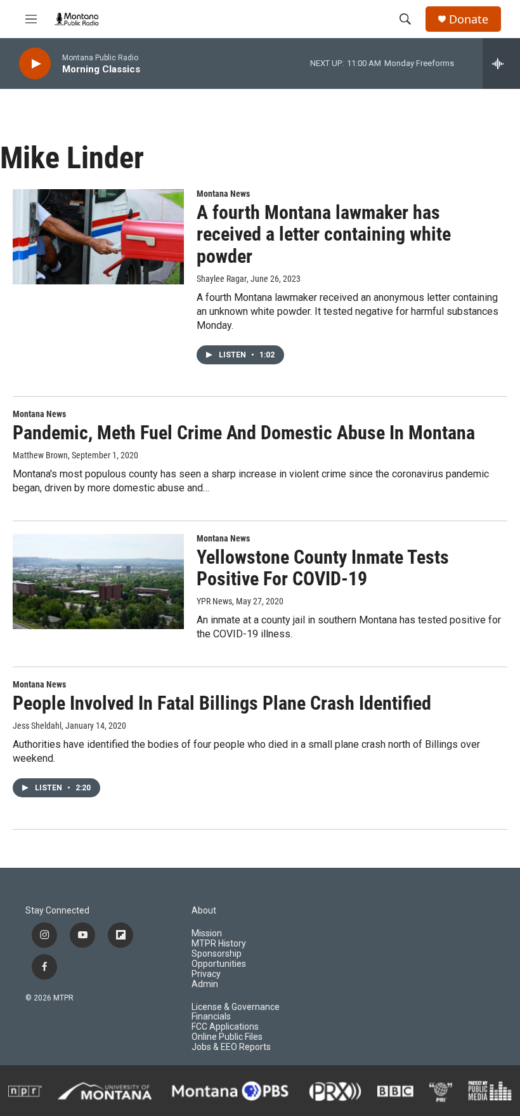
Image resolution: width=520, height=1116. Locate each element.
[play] (35, 63)
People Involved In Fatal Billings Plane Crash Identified (222, 703)
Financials (211, 1016)
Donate (468, 19)
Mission (207, 933)
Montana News (223, 194)
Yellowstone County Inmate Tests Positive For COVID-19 (323, 568)
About (204, 910)
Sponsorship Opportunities (219, 959)
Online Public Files (227, 1037)
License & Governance (236, 1007)
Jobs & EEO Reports (231, 1047)
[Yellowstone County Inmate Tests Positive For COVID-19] (98, 581)
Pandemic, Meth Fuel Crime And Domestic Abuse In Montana (244, 433)
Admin (205, 984)
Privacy (206, 974)
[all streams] (501, 63)
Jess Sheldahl (37, 726)
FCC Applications (225, 1027)
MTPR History (219, 943)
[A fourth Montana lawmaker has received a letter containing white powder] (98, 236)
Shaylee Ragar (222, 279)
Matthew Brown (40, 455)
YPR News (214, 601)
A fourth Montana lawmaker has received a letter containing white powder (324, 234)
